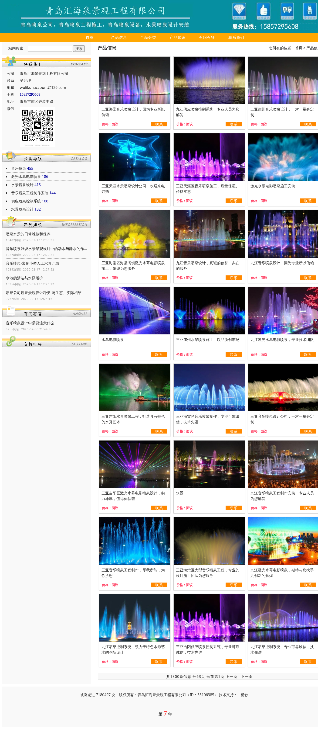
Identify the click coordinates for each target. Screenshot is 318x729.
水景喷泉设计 (22, 184)
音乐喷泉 (18, 168)
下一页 (247, 676)
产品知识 (178, 37)
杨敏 (244, 694)
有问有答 (207, 37)
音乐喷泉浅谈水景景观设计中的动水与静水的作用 (46, 248)
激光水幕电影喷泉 (26, 176)
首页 (90, 37)
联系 (159, 124)
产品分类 (148, 37)
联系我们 (236, 37)
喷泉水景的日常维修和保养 (28, 233)
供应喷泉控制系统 (26, 201)
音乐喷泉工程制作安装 (29, 192)
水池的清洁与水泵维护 (24, 278)
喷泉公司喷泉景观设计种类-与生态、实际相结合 (46, 292)
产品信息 (119, 37)
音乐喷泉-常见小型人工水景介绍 (32, 263)
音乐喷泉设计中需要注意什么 (30, 323)
